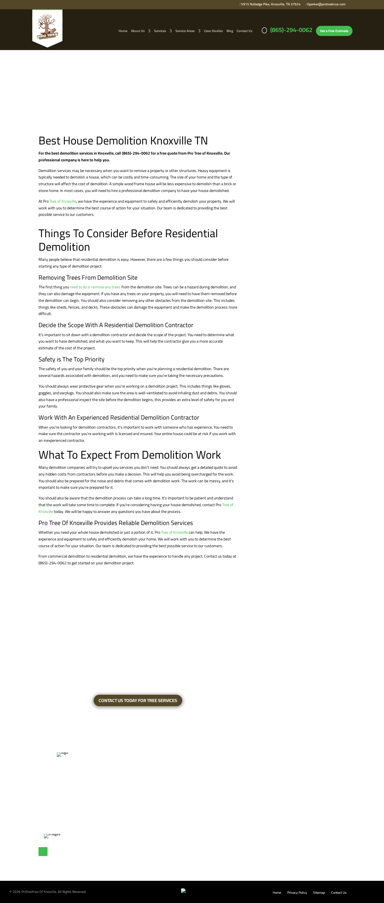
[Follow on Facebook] (43, 851)
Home (123, 31)
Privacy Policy (297, 893)
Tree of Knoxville (62, 201)
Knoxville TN (178, 800)
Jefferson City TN (182, 792)
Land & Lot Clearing (119, 783)
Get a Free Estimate (334, 31)
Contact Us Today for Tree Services (138, 700)
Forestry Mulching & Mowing (127, 775)
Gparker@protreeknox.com (325, 5)
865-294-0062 (246, 792)
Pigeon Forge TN (181, 817)
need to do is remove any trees (95, 287)
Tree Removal (114, 792)
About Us (138, 31)
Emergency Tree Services (124, 766)
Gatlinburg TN (179, 783)
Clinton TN (176, 766)
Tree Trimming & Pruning (123, 800)
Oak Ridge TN (179, 808)
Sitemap (319, 893)
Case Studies (213, 31)
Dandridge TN (179, 775)
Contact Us (244, 31)
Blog (230, 31)
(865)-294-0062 (291, 32)
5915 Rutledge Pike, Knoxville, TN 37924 (270, 5)
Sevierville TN (179, 825)
